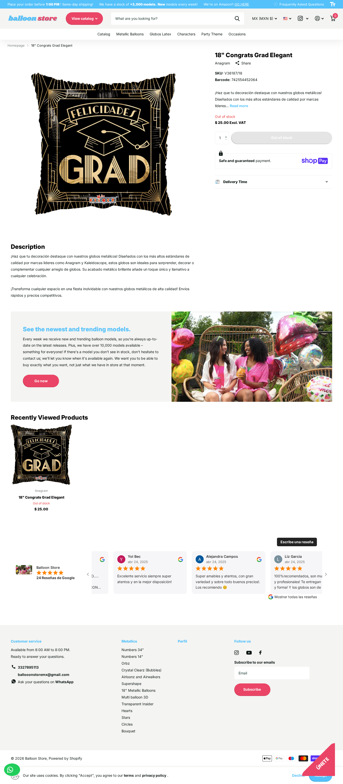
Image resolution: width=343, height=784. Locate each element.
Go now (41, 381)
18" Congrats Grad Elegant (41, 497)
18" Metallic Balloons (138, 690)
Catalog (103, 34)
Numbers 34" (133, 650)
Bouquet (128, 731)
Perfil (182, 641)
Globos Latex (160, 34)
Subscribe (252, 689)
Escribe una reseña (296, 542)
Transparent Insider (137, 704)
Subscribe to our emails (254, 662)
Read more (239, 106)
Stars (126, 717)
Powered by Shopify (65, 758)
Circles (127, 724)
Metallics (129, 641)
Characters (186, 34)
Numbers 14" (132, 656)
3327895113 (28, 667)
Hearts (127, 711)
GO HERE (242, 4)
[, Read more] (303, 18)
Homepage (16, 45)
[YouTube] (249, 653)
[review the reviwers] (98, 559)
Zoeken (237, 18)
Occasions (237, 34)
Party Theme (211, 34)
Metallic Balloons (130, 34)
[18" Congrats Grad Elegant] (41, 454)
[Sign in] (319, 18)
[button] (227, 133)
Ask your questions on (46, 682)
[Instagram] (236, 652)
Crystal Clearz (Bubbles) (141, 670)
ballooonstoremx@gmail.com (43, 674)
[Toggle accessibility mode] (332, 4)
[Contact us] (12, 769)
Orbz (126, 663)
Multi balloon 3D (135, 697)
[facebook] (260, 653)
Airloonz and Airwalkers (141, 677)
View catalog (83, 18)
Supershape (131, 683)
